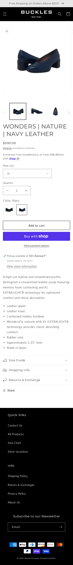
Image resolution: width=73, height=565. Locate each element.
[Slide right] (68, 112)
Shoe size (8, 165)
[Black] (9, 210)
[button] (5, 14)
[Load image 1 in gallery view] (18, 111)
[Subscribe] (60, 526)
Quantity (8, 182)
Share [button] (11, 390)
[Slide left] (4, 112)
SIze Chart (14, 443)
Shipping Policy (18, 476)
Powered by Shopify (48, 558)
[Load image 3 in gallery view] (55, 111)
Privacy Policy (17, 493)
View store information (22, 266)
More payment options (36, 245)
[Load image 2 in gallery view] (36, 111)
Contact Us (15, 425)
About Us (14, 502)
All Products (16, 434)
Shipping (7, 148)
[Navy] (22, 210)
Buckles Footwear (32, 558)
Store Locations (18, 451)
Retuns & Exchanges (21, 485)
